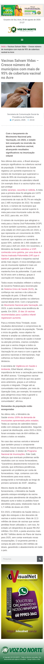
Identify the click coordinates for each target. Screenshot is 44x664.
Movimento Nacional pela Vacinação (21, 305)
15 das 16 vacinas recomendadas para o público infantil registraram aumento (18, 314)
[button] (22, 40)
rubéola (31, 190)
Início (3, 46)
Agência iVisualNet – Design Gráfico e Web (27, 659)
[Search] (40, 559)
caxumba (21, 190)
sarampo (12, 190)
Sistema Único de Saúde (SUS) (19, 289)
